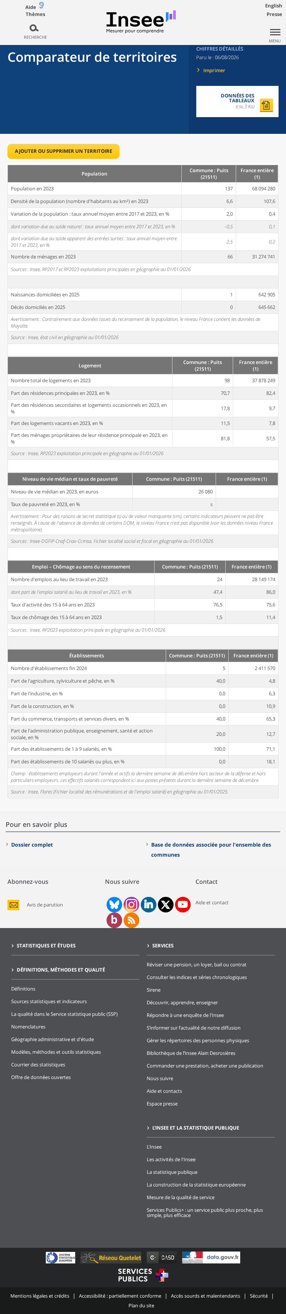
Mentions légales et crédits (39, 1295)
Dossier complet (32, 844)
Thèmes (35, 14)
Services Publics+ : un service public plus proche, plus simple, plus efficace (205, 1212)
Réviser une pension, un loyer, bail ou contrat (197, 964)
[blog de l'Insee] (114, 920)
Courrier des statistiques (38, 1064)
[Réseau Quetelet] (111, 1263)
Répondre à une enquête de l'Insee (185, 1015)
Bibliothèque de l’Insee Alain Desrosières (191, 1053)
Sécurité (259, 1295)
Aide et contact (212, 902)
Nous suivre (160, 1078)
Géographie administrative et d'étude (52, 1039)
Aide (30, 7)
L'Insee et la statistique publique (195, 1127)
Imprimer (214, 70)
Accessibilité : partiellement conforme (120, 1295)
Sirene (154, 989)
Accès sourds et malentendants (205, 1295)
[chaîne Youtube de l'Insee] (183, 904)
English (273, 5)
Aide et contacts (164, 1091)
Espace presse (162, 1103)
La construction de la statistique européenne (196, 1184)
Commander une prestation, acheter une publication (205, 1065)
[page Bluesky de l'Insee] (113, 904)
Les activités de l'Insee (171, 1159)
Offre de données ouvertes (41, 1077)
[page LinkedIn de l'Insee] (148, 904)
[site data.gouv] (211, 1263)
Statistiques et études (46, 945)
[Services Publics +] (143, 1282)
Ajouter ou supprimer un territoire (63, 151)
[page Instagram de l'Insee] (130, 904)
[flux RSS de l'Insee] (131, 920)
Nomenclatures (28, 1026)
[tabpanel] (143, 481)
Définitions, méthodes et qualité (61, 969)
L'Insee (154, 1146)
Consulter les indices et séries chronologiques (197, 977)
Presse (274, 14)
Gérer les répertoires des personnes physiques (198, 1040)
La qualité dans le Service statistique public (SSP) (64, 1014)
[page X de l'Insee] (165, 904)
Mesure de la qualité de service (180, 1197)
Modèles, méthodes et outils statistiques (56, 1052)
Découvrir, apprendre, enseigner (182, 1002)
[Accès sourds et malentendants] (41, 6)
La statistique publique (172, 1172)
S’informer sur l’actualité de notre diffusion (194, 1027)
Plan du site (141, 1305)
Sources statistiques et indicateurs (49, 1001)
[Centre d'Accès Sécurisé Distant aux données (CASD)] (162, 1263)
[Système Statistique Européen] (61, 1263)
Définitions (23, 988)
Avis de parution (45, 904)
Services (163, 945)
